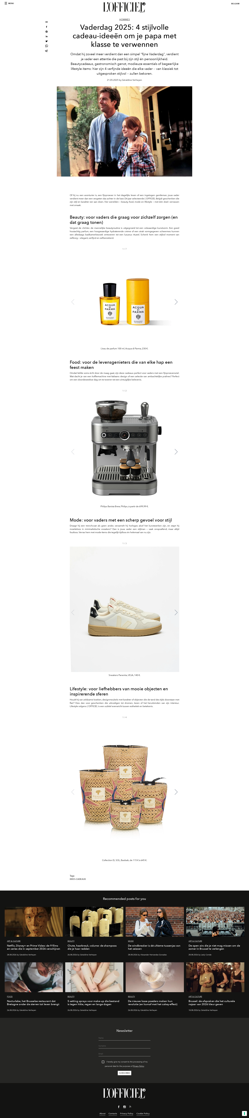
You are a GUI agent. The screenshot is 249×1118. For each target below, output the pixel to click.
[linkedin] (46, 36)
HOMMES (124, 19)
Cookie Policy (143, 1113)
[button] (176, 302)
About (102, 1113)
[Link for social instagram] (124, 1107)
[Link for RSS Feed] (130, 1107)
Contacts (113, 1113)
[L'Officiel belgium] (124, 7)
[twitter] (46, 41)
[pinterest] (46, 32)
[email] (46, 22)
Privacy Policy (138, 1066)
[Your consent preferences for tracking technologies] (244, 1113)
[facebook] (46, 27)
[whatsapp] (46, 46)
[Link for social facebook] (118, 1107)
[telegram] (46, 51)
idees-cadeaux (78, 879)
